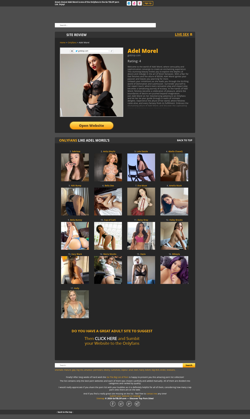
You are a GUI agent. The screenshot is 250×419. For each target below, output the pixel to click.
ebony (107, 369)
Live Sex (182, 34)
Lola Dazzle (142, 151)
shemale (59, 369)
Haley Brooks (176, 220)
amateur (88, 369)
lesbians (171, 369)
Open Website (91, 125)
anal (131, 369)
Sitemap (100, 398)
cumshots (115, 369)
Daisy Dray (143, 220)
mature (67, 369)
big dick (155, 369)
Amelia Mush (175, 185)
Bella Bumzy (76, 220)
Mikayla (176, 254)
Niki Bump (76, 185)
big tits (80, 369)
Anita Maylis (109, 151)
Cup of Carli (110, 220)
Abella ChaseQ (175, 151)
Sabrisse (76, 151)
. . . (177, 369)
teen (136, 369)
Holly (76, 288)
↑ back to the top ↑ (64, 412)
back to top (184, 140)
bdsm (148, 369)
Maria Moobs (109, 254)
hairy (141, 369)
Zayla (143, 254)
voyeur (124, 369)
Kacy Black (76, 254)
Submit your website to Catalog (125, 396)
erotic (163, 369)
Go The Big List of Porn (117, 377)
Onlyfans (68, 140)
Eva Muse (142, 185)
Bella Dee (109, 185)
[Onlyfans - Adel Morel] (154, 62)
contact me (151, 393)
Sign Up (148, 3)
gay (74, 369)
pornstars (98, 369)
